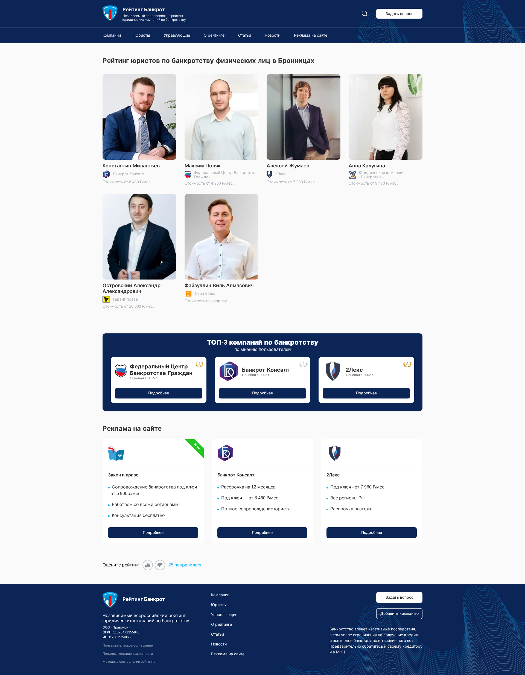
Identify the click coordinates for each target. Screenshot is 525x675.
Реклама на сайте (310, 35)
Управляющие (177, 35)
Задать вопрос (399, 13)
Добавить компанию (399, 613)
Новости (272, 35)
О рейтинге (214, 35)
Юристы (142, 35)
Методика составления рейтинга (129, 662)
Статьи (244, 35)
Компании (112, 35)
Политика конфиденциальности (128, 654)
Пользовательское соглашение (128, 645)
